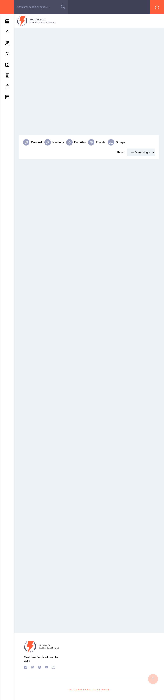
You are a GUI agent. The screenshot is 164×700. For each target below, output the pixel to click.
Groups (120, 142)
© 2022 (73, 689)
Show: (120, 152)
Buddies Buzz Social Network (93, 689)
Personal (36, 142)
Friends (100, 142)
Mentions (58, 142)
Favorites (80, 142)
